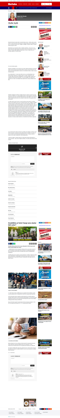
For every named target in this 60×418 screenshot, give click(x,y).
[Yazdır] (16, 27)
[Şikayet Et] (33, 175)
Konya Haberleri (11, 412)
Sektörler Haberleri (29, 413)
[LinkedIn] (13, 27)
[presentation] (11, 7)
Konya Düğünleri (20, 412)
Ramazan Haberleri (11, 413)
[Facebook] (9, 27)
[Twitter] (11, 27)
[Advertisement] (22, 34)
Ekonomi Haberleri (37, 412)
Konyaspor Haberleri (20, 413)
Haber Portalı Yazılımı (12, 416)
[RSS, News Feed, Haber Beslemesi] (51, 409)
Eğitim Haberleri (45, 412)
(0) (19, 378)
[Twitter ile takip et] (43, 409)
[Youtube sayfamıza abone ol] (45, 409)
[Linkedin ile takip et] (47, 409)
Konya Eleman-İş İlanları (38, 413)
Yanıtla (17, 378)
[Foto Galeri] (51, 0)
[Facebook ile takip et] (41, 409)
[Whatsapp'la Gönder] (14, 27)
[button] (32, 27)
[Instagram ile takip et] (49, 409)
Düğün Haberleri (28, 412)
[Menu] (42, 4)
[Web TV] (49, 0)
